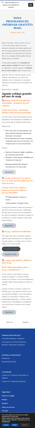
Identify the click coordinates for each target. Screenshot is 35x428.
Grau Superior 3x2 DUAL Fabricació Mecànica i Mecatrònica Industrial (14, 343)
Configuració (24, 425)
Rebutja (15, 425)
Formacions (6, 358)
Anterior (9, 322)
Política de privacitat (8, 407)
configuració (6, 421)
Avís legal (5, 410)
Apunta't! (9, 172)
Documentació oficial (9, 362)
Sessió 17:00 (10, 254)
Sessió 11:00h (11, 249)
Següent (26, 322)
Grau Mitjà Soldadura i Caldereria (13, 338)
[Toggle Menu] (30, 5)
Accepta (6, 425)
